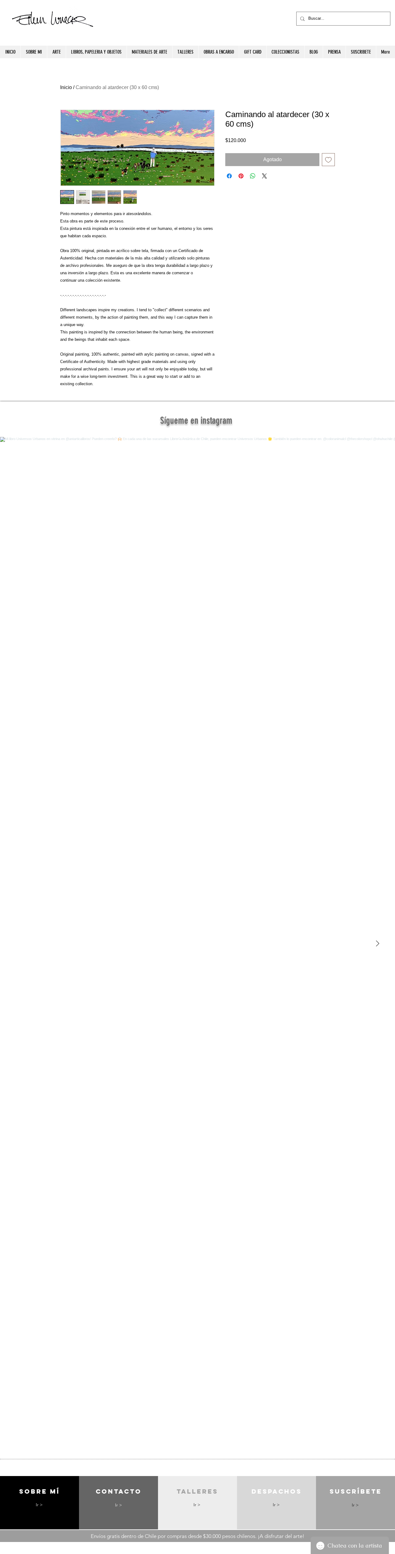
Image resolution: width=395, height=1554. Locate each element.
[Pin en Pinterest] (241, 176)
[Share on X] (264, 176)
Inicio (66, 87)
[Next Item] (377, 943)
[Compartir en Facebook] (229, 176)
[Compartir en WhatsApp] (252, 176)
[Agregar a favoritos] (328, 159)
